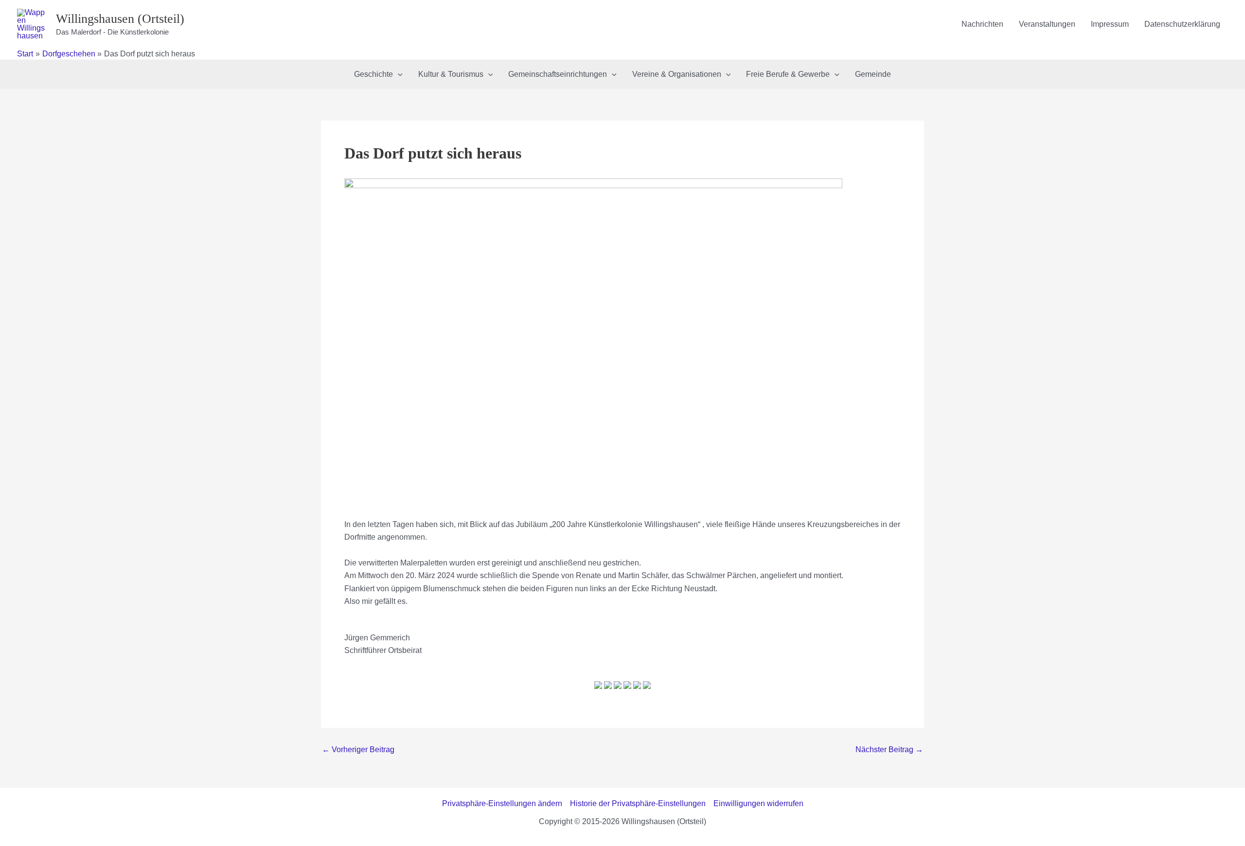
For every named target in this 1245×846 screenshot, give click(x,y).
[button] (398, 74)
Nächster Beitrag (889, 750)
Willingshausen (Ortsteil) (120, 19)
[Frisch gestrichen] (608, 687)
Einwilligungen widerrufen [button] (758, 803)
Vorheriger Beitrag (358, 750)
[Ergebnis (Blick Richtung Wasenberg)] (647, 687)
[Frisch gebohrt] (618, 687)
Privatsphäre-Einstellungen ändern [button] (502, 803)
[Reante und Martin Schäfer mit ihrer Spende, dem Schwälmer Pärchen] (627, 687)
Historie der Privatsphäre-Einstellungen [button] (638, 803)
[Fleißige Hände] (637, 687)
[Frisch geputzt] (598, 687)
